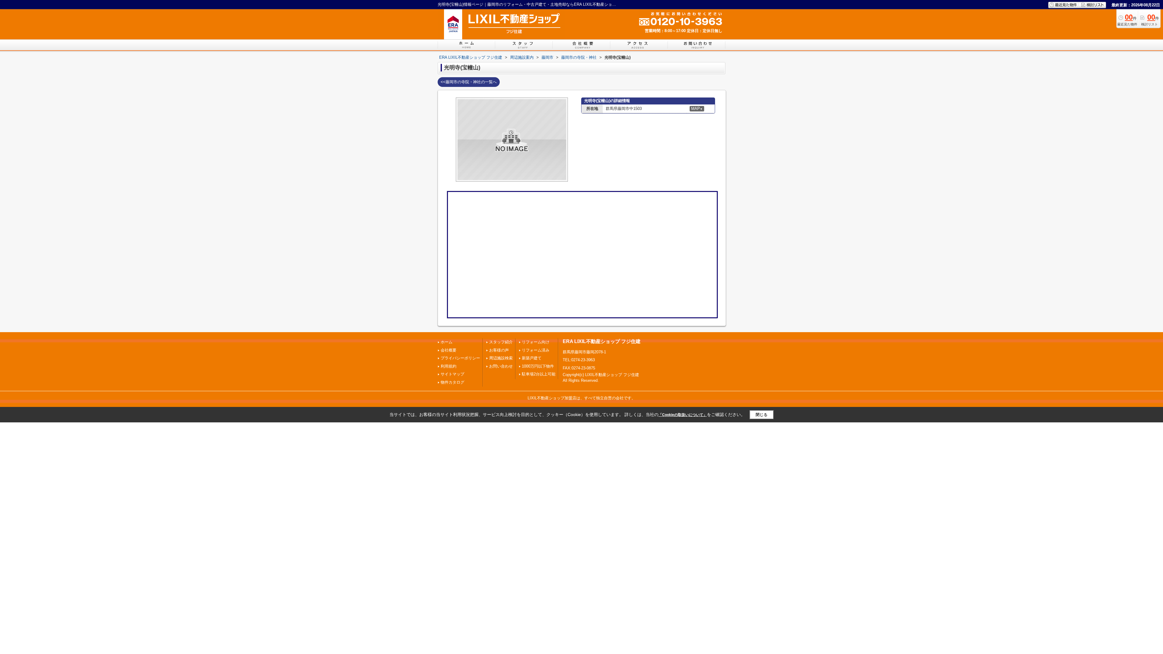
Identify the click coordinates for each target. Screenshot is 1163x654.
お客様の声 (499, 350)
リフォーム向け (535, 342)
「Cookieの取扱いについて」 (682, 415)
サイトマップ (452, 374)
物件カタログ (452, 382)
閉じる (761, 414)
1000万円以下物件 (538, 366)
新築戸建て (532, 358)
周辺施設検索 (501, 358)
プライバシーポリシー (460, 358)
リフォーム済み (535, 350)
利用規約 (448, 366)
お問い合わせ (501, 366)
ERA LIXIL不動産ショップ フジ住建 (602, 341)
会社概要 (448, 350)
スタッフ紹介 (501, 342)
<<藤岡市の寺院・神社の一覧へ (469, 82)
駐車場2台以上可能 (538, 374)
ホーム (446, 342)
